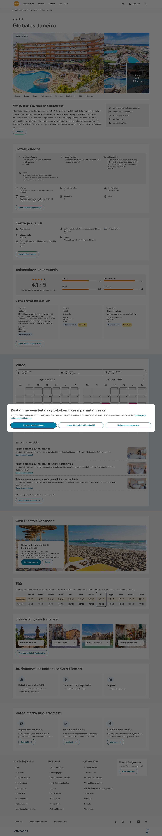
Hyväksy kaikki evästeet (33, 425)
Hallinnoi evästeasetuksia (128, 425)
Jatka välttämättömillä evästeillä (81, 425)
